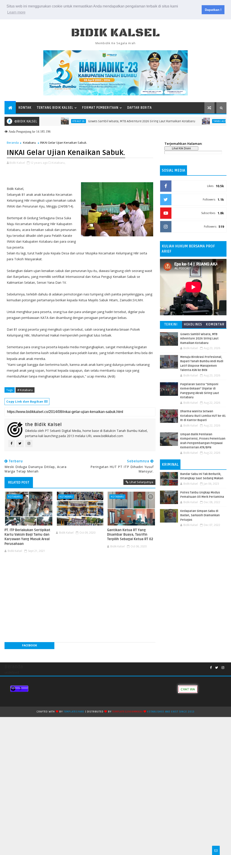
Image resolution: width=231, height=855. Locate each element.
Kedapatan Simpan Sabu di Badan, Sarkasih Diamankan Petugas (200, 515)
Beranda (13, 143)
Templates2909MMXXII (127, 711)
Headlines (193, 324)
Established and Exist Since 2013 (170, 711)
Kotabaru (29, 143)
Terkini (171, 324)
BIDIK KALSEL (115, 32)
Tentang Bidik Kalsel (55, 108)
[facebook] (211, 668)
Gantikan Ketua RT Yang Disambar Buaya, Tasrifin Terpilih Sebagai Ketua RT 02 (130, 534)
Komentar (215, 324)
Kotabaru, (58, 163)
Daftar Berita (139, 108)
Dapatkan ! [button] (213, 10)
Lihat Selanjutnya (141, 482)
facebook (29, 645)
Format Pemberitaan (100, 108)
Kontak (24, 108)
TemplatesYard (74, 711)
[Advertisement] (80, 568)
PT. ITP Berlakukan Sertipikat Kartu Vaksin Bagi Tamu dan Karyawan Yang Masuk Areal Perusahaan (27, 537)
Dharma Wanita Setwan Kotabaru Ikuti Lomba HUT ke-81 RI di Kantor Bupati (203, 416)
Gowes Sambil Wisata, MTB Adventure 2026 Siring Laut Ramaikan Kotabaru (126, 121)
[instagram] (222, 668)
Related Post (18, 482)
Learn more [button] (16, 12)
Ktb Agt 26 (64, 121)
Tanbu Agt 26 (206, 121)
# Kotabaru (25, 390)
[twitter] (216, 668)
